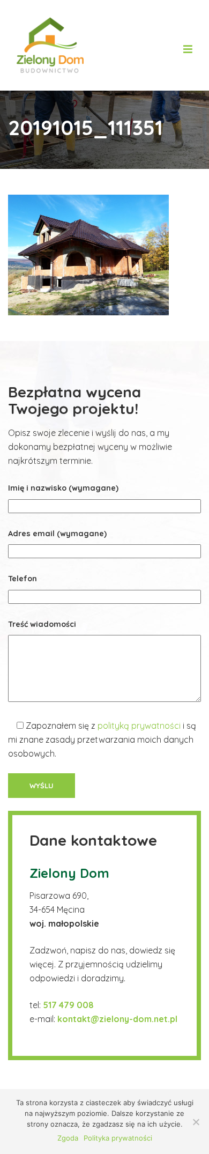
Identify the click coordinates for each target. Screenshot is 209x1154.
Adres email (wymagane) (57, 533)
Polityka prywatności (118, 1138)
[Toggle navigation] (187, 45)
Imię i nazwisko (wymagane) (63, 488)
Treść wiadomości (42, 624)
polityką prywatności (139, 725)
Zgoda (67, 1138)
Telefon (22, 578)
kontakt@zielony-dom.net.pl (117, 1019)
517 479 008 (69, 1005)
